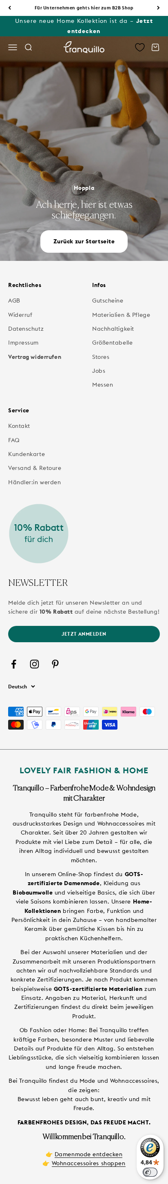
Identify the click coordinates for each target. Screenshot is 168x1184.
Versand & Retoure (35, 468)
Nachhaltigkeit (113, 328)
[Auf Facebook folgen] (13, 664)
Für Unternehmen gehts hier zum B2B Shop (84, 8)
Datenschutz (26, 328)
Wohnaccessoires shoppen (89, 1163)
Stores (100, 357)
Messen (102, 384)
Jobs (98, 370)
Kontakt (19, 426)
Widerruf (20, 314)
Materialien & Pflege (121, 314)
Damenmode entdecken (89, 1154)
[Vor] (158, 8)
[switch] (150, 1172)
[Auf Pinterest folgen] (55, 664)
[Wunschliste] (139, 47)
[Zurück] (9, 8)
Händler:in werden (34, 482)
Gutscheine (108, 300)
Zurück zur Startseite (84, 241)
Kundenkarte (26, 454)
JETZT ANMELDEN (84, 634)
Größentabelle (112, 342)
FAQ (14, 440)
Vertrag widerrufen (34, 357)
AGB (14, 300)
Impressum (23, 342)
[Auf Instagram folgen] (34, 664)
